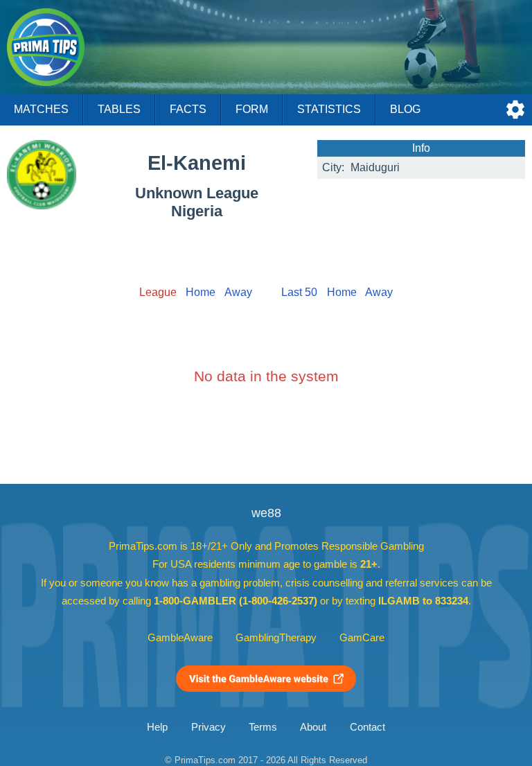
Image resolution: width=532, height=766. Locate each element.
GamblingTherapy (276, 637)
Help (157, 727)
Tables (119, 109)
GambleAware (180, 637)
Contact (367, 727)
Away (238, 292)
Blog (405, 109)
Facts (188, 109)
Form (252, 109)
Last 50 (299, 292)
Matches (41, 109)
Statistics (329, 109)
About (313, 727)
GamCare (361, 637)
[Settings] (515, 109)
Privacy (208, 727)
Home (200, 292)
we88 (266, 513)
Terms (263, 727)
